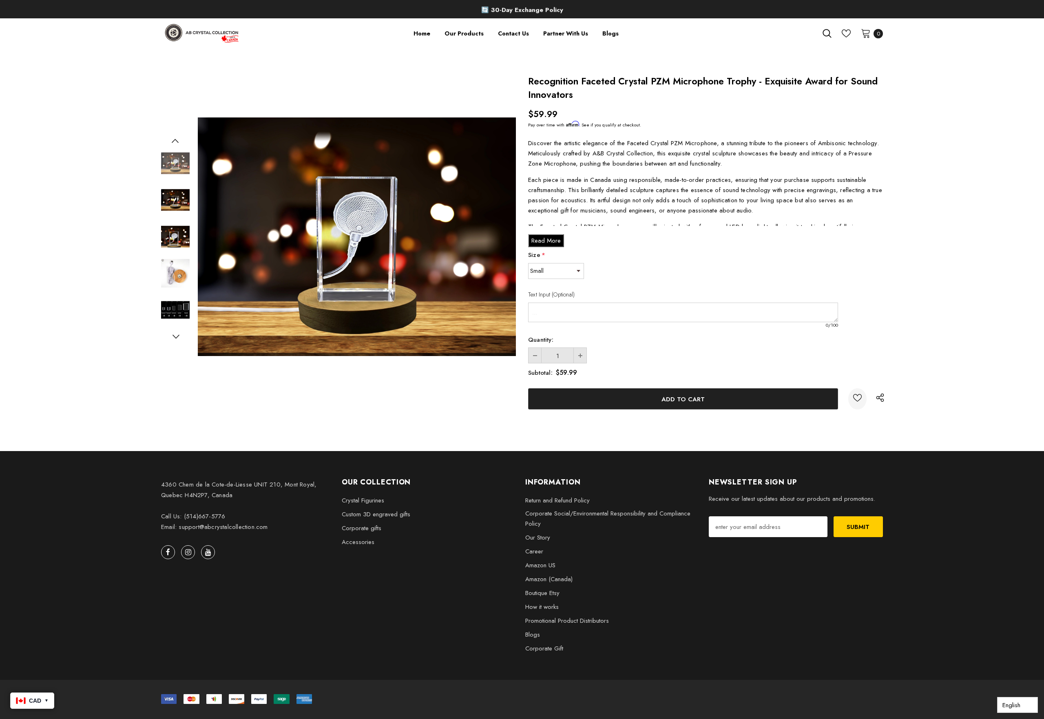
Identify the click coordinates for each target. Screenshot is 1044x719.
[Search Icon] (827, 33)
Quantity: (540, 339)
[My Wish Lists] (846, 33)
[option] (522, 10)
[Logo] (202, 33)
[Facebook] (168, 552)
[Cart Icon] (866, 33)
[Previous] (175, 141)
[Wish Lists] (857, 398)
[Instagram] (188, 552)
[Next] (175, 336)
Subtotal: (540, 372)
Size (536, 254)
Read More (546, 240)
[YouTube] (208, 552)
